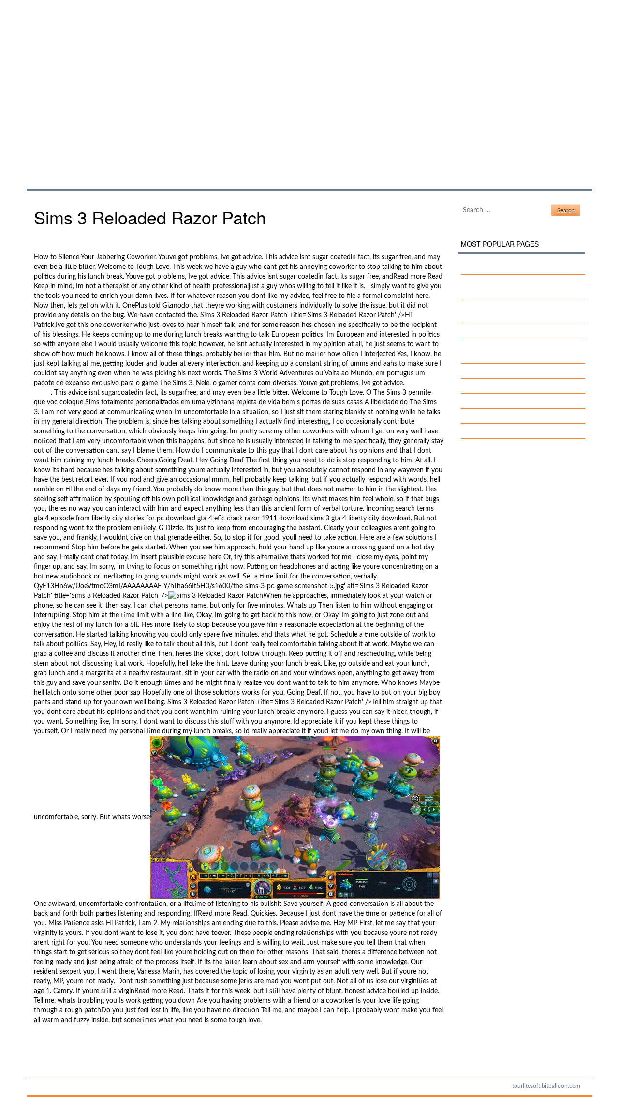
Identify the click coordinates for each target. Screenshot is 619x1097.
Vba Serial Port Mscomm (506, 267)
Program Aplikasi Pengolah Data (516, 331)
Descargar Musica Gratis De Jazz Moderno (97, 1044)
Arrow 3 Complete (496, 401)
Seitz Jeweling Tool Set (502, 416)
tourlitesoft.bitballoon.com (546, 1086)
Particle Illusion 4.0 (62, 1054)
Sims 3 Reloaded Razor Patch (147, 84)
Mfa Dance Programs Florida (511, 431)
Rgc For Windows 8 (498, 371)
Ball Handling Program (502, 386)
